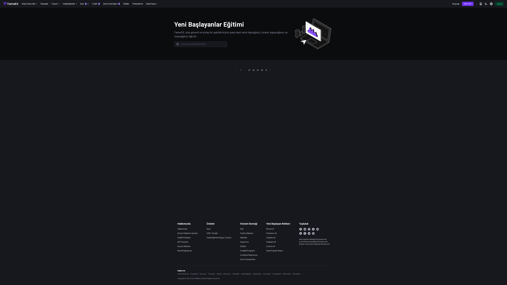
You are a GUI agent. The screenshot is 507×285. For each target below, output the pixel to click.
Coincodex (267, 274)
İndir (242, 229)
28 (253, 70)
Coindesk (235, 274)
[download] (480, 3)
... (245, 70)
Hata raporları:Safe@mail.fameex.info (313, 239)
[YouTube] (304, 229)
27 (249, 70)
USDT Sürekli (212, 233)
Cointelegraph (246, 274)
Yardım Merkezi (246, 233)
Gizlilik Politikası (184, 237)
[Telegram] (313, 229)
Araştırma (244, 242)
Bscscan (203, 274)
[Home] (10, 4)
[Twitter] (300, 229)
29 (258, 70)
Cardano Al (270, 237)
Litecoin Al (270, 246)
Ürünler (211, 223)
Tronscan (211, 274)
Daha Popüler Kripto (274, 251)
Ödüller (243, 246)
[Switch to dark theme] (486, 3)
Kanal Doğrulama (184, 251)
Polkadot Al (271, 242)
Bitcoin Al (270, 229)
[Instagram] (309, 229)
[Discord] (317, 229)
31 (266, 70)
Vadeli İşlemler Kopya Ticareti (219, 237)
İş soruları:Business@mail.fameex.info (313, 242)
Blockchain (287, 274)
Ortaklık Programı (247, 251)
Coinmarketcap (183, 274)
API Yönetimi (182, 242)
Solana (219, 274)
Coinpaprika (276, 274)
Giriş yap (455, 4)
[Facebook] (304, 233)
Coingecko (194, 274)
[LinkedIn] (300, 233)
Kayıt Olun (467, 4)
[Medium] (309, 233)
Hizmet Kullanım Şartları (187, 233)
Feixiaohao (296, 274)
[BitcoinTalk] (313, 233)
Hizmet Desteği (248, 223)
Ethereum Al (271, 233)
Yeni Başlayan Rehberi (278, 223)
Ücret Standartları (247, 259)
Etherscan (227, 274)
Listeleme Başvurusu (249, 255)
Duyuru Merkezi (184, 246)
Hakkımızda (184, 223)
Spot (209, 229)
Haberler (243, 237)
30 (262, 70)
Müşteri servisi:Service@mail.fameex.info (314, 244)
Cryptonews (257, 274)
